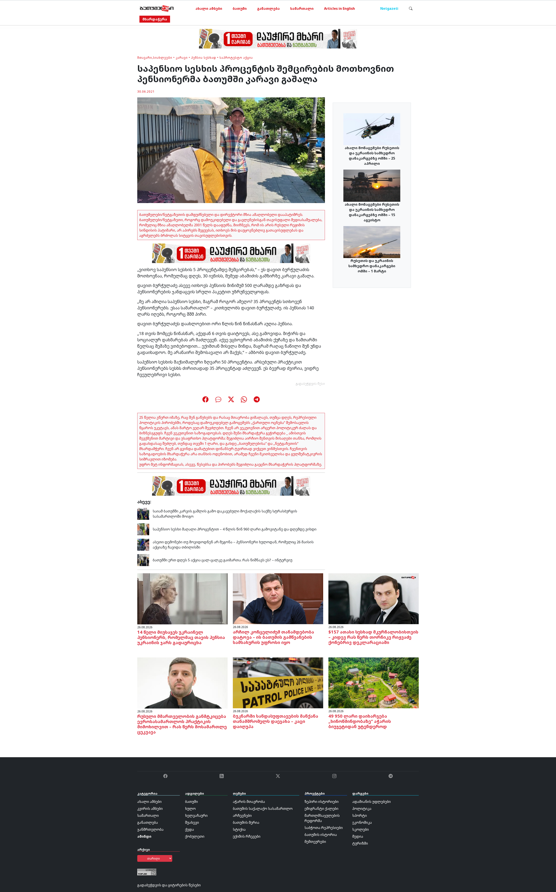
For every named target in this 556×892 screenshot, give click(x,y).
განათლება (268, 8)
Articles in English (339, 8)
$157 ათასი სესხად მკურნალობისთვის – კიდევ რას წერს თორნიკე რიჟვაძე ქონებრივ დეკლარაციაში (373, 637)
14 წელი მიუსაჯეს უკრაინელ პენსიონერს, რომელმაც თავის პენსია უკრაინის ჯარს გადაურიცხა (181, 637)
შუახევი (192, 822)
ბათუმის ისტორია (320, 834)
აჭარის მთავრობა (249, 801)
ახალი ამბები (208, 8)
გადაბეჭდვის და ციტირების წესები (169, 885)
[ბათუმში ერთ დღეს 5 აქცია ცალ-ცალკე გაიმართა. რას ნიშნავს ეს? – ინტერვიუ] (143, 559)
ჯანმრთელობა (150, 829)
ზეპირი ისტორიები (321, 801)
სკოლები (360, 829)
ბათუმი (240, 8)
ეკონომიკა (362, 822)
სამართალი (302, 8)
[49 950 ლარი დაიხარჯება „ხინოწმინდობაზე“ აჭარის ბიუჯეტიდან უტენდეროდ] (373, 682)
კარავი (182, 57)
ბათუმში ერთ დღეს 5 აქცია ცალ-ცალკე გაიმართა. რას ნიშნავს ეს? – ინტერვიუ (222, 560)
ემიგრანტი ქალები (321, 808)
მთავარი (144, 57)
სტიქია (239, 829)
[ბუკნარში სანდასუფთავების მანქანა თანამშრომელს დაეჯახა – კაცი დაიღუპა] (278, 682)
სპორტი (359, 815)
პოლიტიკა (361, 808)
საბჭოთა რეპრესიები (323, 827)
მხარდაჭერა (154, 19)
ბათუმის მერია (246, 822)
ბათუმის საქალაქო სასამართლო (263, 808)
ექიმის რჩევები (246, 836)
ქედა (189, 829)
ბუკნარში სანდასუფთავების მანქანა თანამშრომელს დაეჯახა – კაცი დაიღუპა (275, 721)
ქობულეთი (194, 836)
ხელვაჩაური (196, 815)
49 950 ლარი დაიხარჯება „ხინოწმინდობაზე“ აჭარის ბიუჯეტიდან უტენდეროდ (359, 721)
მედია (357, 836)
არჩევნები (242, 815)
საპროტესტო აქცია (236, 57)
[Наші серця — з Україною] (157, 8)
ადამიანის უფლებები (371, 801)
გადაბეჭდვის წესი (310, 384)
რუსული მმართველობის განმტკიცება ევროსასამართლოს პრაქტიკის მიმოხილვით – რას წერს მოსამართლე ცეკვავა (182, 724)
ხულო (190, 808)
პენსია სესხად (203, 57)
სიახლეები (162, 57)
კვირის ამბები (150, 808)
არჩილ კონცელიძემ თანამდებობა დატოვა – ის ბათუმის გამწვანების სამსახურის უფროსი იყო (273, 637)
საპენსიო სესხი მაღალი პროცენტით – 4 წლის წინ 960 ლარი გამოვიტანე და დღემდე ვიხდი (234, 529)
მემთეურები (315, 841)
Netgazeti (389, 8)
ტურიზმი (360, 843)
